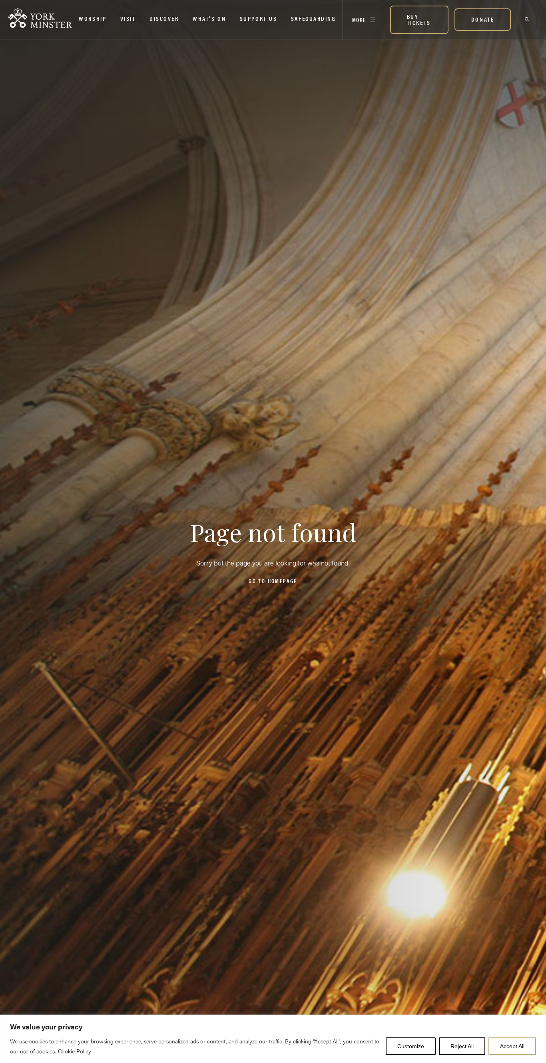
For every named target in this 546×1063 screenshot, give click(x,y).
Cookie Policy (74, 1051)
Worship (92, 18)
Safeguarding (313, 18)
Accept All (512, 1046)
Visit (128, 18)
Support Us (258, 18)
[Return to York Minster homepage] (40, 18)
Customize (410, 1046)
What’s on (209, 18)
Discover (164, 18)
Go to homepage (273, 581)
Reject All (462, 1046)
